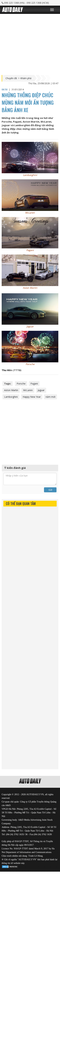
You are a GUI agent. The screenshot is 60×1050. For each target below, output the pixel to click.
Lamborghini (11, 396)
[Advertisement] (30, 43)
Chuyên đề (11, 78)
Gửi (50, 489)
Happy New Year (32, 396)
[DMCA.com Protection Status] (10, 866)
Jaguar (41, 390)
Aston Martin (11, 390)
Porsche (21, 383)
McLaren (28, 390)
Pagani (34, 383)
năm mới (50, 396)
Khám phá (25, 78)
